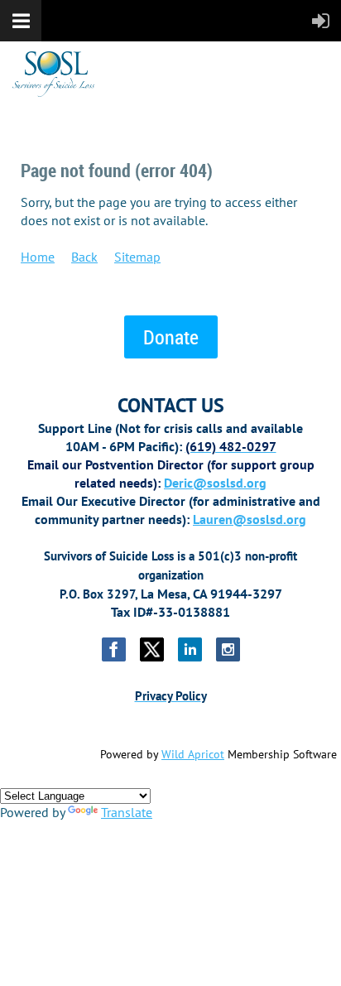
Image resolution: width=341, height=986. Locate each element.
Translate (126, 812)
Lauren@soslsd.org (249, 519)
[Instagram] (228, 649)
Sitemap (137, 256)
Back (84, 256)
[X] (152, 649)
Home (38, 256)
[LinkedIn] (190, 649)
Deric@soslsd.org (215, 482)
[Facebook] (114, 649)
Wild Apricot (192, 754)
